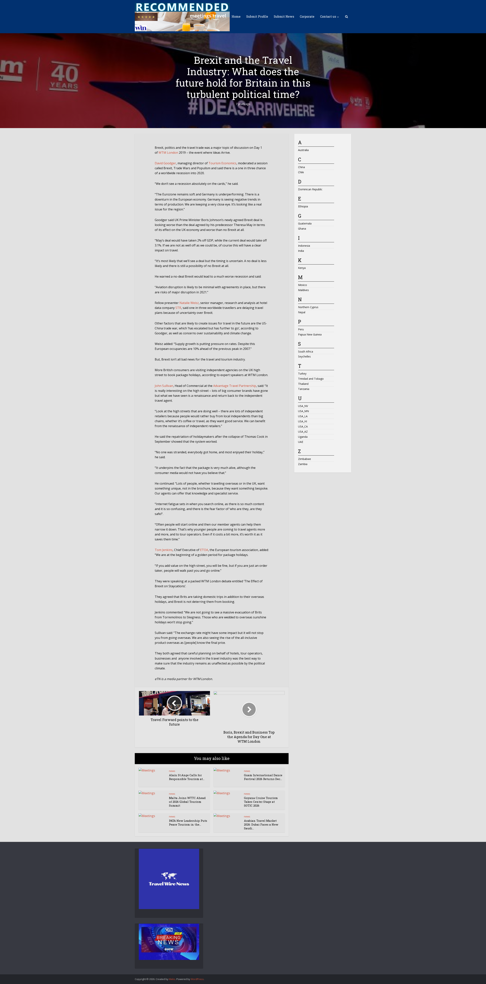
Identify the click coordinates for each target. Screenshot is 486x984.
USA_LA (303, 416)
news (172, 771)
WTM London (168, 152)
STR (178, 308)
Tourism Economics (222, 163)
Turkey (302, 373)
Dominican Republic (310, 189)
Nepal (301, 312)
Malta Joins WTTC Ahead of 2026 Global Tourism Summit (187, 802)
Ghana (302, 228)
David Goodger (165, 163)
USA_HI (302, 421)
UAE (300, 442)
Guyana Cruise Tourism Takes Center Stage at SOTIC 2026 (261, 802)
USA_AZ (303, 431)
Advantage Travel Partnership (234, 386)
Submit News (284, 16)
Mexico (302, 285)
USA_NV (303, 406)
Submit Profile (257, 16)
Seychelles (304, 356)
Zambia (302, 464)
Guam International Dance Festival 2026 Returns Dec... (263, 777)
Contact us (328, 16)
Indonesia (304, 245)
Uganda (303, 436)
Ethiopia (303, 206)
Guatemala (305, 223)
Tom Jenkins (164, 550)
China (301, 167)
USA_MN (303, 411)
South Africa (305, 351)
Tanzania (303, 389)
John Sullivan (164, 386)
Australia (303, 150)
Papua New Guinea (310, 334)
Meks (172, 979)
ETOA (204, 550)
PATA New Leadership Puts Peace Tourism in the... (188, 822)
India (301, 251)
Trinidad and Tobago (311, 378)
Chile (301, 172)
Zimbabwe (304, 459)
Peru (301, 329)
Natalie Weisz (189, 303)
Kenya (302, 268)
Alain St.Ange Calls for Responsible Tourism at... (186, 777)
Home (236, 16)
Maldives (303, 290)
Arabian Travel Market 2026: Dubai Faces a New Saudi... (261, 824)
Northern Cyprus (308, 307)
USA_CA (303, 426)
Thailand (303, 384)
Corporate (307, 16)
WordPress (197, 979)
